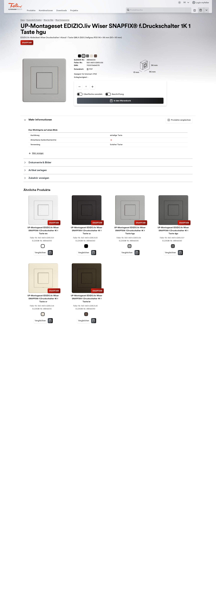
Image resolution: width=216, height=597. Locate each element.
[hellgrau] (84, 56)
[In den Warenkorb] (50, 252)
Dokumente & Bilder (39, 162)
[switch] (79, 94)
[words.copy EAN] (101, 65)
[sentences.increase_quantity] (92, 86)
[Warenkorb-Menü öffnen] (206, 10)
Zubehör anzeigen (38, 178)
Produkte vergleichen (181, 120)
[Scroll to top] (209, 590)
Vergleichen (40, 253)
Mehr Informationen (40, 119)
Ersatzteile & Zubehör (34, 20)
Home (22, 20)
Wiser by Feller (48, 20)
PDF (91, 69)
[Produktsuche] (128, 10)
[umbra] (96, 56)
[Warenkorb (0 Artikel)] (201, 10)
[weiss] (76, 56)
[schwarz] (80, 56)
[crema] (92, 56)
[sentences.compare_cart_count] (194, 10)
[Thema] (179, 2)
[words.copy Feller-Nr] (104, 63)
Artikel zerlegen (37, 170)
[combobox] (160, 10)
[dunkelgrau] (88, 56)
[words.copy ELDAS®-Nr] (97, 60)
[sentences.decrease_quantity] (79, 86)
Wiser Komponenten (62, 20)
